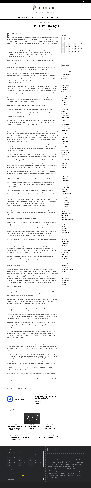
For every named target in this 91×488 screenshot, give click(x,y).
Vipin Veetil (64, 284)
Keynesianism (66, 471)
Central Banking (69, 462)
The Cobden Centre (65, 263)
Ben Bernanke (56, 462)
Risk (78, 475)
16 (75, 46)
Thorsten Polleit (65, 267)
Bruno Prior (64, 106)
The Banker (64, 261)
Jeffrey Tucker (64, 171)
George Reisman (65, 146)
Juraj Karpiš (64, 189)
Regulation (73, 475)
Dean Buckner (64, 122)
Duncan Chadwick (65, 159)
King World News (74, 471)
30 (75, 51)
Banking (78, 460)
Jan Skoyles (64, 169)
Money (70, 473)
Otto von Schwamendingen (67, 219)
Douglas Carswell (65, 130)
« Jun (62, 55)
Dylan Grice (64, 137)
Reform (69, 475)
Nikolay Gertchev (65, 213)
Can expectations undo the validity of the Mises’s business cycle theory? (45, 397)
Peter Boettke (64, 235)
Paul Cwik (63, 226)
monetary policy (62, 473)
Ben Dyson (63, 100)
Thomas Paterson (65, 265)
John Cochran (64, 176)
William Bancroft (65, 287)
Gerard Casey (64, 148)
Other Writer (64, 217)
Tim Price (63, 273)
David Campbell (65, 117)
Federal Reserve (52, 466)
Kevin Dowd (64, 234)
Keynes (61, 471)
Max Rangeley (64, 208)
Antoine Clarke (64, 93)
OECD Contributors (66, 215)
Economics (42, 22)
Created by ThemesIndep (22, 485)
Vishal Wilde (64, 286)
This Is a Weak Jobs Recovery (46, 436)
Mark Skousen (64, 206)
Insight (56, 471)
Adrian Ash (63, 76)
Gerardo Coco (64, 150)
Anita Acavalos (64, 89)
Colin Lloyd (64, 113)
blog (60, 462)
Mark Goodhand (65, 200)
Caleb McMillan (65, 109)
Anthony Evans (64, 91)
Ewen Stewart (64, 141)
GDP (51, 468)
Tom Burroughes (65, 276)
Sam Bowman (64, 252)
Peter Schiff (53, 475)
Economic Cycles (56, 464)
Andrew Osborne (65, 85)
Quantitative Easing (61, 475)
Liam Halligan (64, 197)
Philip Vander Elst (65, 232)
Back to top (79, 485)
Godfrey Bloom (65, 152)
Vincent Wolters (65, 282)
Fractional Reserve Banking (74, 466)
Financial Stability (63, 466)
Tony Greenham (65, 280)
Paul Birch (63, 224)
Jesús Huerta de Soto (66, 172)
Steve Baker (64, 258)
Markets (50, 473)
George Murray (65, 145)
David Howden (64, 120)
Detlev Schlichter (65, 124)
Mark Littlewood (65, 202)
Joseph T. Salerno (65, 187)
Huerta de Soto (78, 468)
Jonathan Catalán (65, 182)
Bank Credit (73, 460)
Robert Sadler (64, 247)
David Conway (64, 119)
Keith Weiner (64, 191)
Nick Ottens (64, 211)
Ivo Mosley (64, 158)
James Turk (64, 163)
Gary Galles (64, 143)
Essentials (73, 464)
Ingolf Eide (63, 156)
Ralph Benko (64, 239)
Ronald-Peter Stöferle (66, 250)
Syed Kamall (64, 260)
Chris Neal (63, 111)
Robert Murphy (65, 245)
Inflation (50, 471)
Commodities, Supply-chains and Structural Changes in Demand (21, 437)
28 (69, 51)
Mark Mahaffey (65, 204)
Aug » (66, 55)
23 (75, 49)
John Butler (64, 174)
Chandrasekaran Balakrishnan (68, 96)
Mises (54, 473)
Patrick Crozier (65, 222)
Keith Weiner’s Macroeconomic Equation (32, 427)
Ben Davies (64, 98)
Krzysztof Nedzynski (66, 193)
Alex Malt (63, 81)
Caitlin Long (64, 107)
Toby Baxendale (65, 274)
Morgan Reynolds (65, 209)
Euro (77, 464)
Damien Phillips (65, 115)
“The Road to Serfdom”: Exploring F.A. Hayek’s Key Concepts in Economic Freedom (14, 428)
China (77, 462)
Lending (78, 471)
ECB (48, 464)
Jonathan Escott (65, 184)
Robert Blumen (64, 243)
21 (69, 49)
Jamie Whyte (64, 167)
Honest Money (70, 468)
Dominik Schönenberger (67, 128)
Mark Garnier (64, 198)
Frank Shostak (64, 132)
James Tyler (64, 165)
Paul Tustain (64, 228)
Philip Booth (64, 230)
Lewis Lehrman (64, 195)
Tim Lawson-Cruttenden (67, 269)
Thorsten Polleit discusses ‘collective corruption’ (50, 427)
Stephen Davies (64, 256)
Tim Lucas (63, 271)
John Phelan (64, 178)
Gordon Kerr (64, 154)
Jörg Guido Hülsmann (66, 185)
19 (9, 462)
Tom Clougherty (65, 278)
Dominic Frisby (64, 126)
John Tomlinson (65, 180)
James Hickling (64, 161)
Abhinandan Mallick (66, 74)
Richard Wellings (65, 241)
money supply (77, 473)
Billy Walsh (64, 104)
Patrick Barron (64, 221)
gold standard (59, 468)
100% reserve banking (52, 460)
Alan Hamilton (64, 78)
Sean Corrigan (64, 254)
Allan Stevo (64, 83)
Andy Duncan (64, 87)
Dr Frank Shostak (46, 29)
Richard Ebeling (65, 133)
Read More (37, 403)
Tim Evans (63, 135)
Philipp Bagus (64, 237)
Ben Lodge (63, 102)
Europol (63, 139)
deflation (81, 462)
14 (69, 46)
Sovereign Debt (56, 477)
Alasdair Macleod (65, 80)
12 (9, 460)
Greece (64, 468)
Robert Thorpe (64, 248)
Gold (54, 469)
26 (63, 51)
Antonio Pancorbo (65, 94)
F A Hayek (80, 464)
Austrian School (63, 460)
